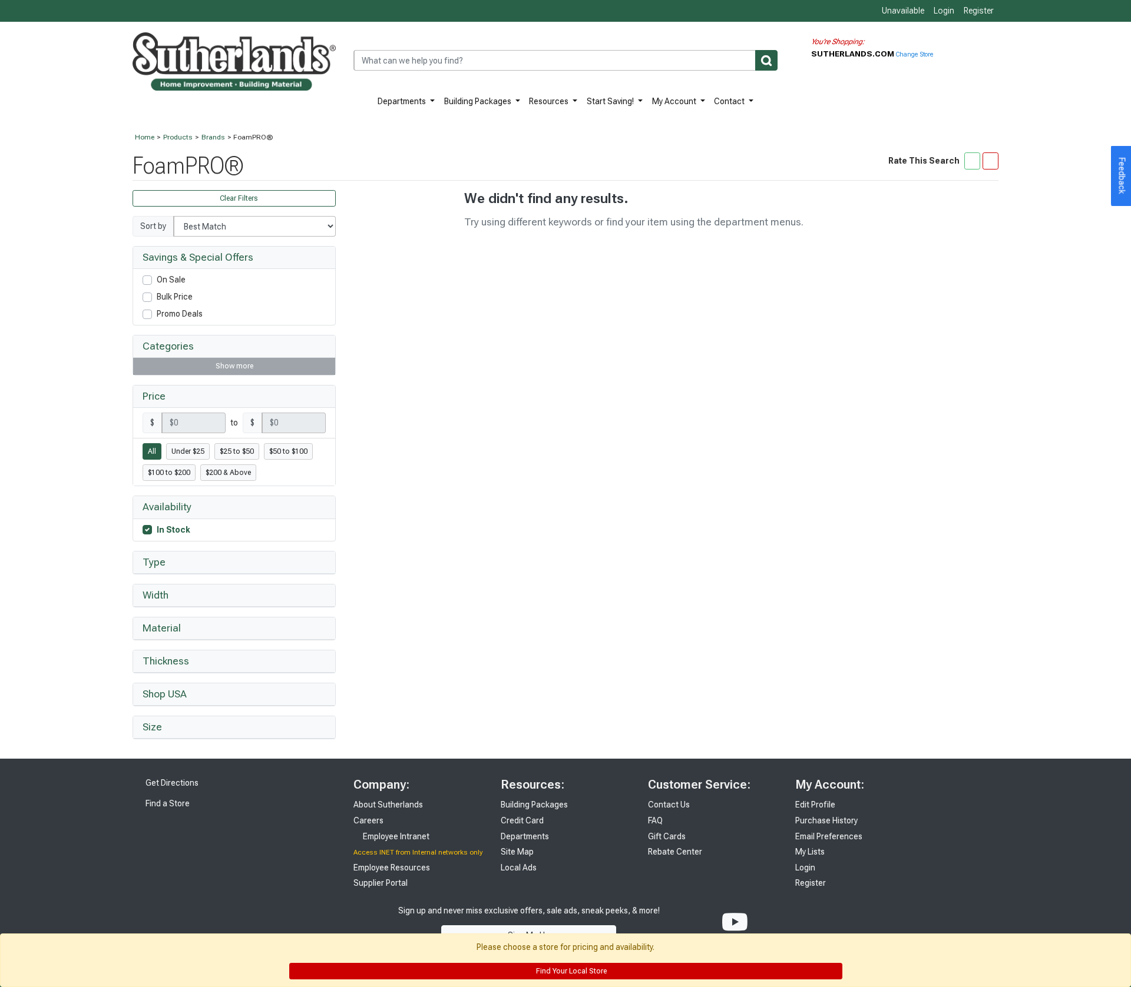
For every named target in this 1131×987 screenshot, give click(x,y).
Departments (403, 101)
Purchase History (826, 820)
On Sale (171, 279)
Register (979, 10)
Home (144, 137)
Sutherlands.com (853, 53)
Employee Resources (391, 867)
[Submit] (766, 60)
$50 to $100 (288, 451)
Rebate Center (675, 851)
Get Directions (171, 782)
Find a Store (167, 803)
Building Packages (478, 101)
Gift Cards (667, 836)
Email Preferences (828, 836)
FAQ (655, 820)
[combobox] (565, 60)
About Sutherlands (388, 804)
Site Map (517, 851)
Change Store (914, 54)
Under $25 (187, 451)
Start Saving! (611, 101)
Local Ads (519, 867)
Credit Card (522, 820)
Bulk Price (175, 296)
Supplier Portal (380, 883)
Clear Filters (238, 198)
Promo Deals (180, 313)
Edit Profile (815, 804)
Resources (549, 101)
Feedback (1122, 176)
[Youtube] (735, 922)
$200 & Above (228, 472)
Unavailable (902, 10)
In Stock (173, 529)
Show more (234, 366)
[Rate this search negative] (990, 160)
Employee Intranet (395, 836)
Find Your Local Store (570, 971)
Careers (368, 820)
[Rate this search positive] (972, 160)
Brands (213, 137)
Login (944, 10)
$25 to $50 (237, 451)
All (152, 451)
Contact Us (669, 804)
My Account (675, 101)
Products (178, 137)
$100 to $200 (169, 472)
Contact (730, 101)
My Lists (810, 851)
